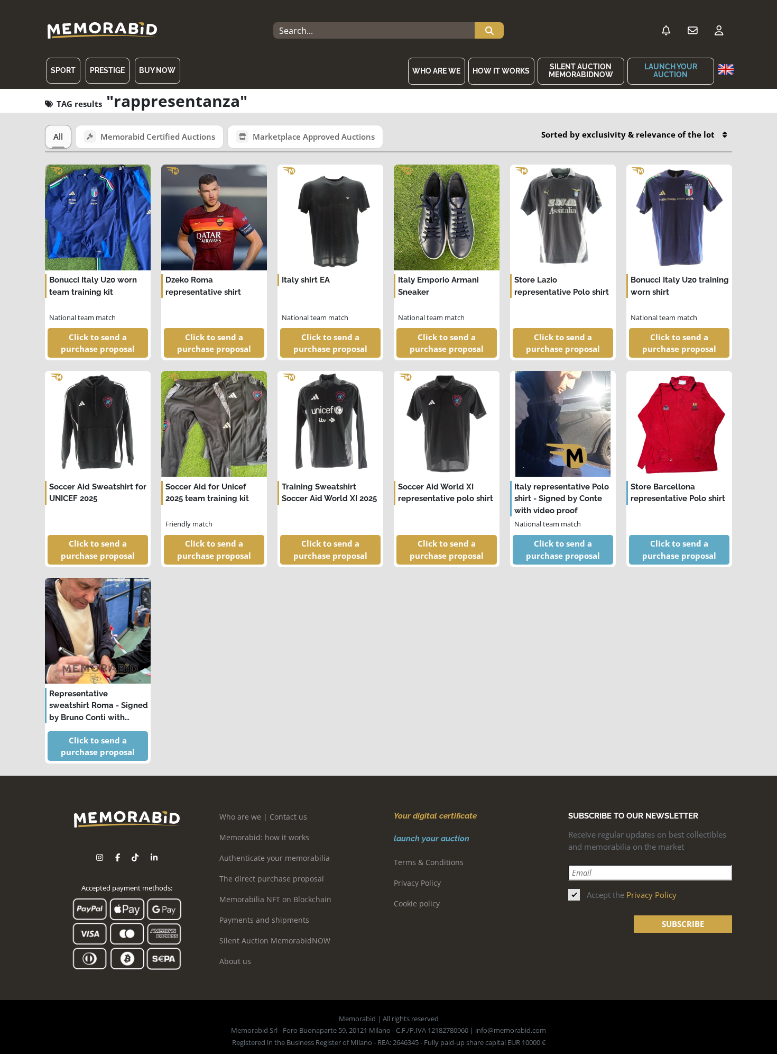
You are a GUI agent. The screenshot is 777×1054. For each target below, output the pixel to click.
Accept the (632, 894)
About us (235, 961)
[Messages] (692, 31)
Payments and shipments (264, 920)
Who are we (436, 71)
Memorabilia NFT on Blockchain (275, 899)
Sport (63, 70)
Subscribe (683, 924)
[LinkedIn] (154, 857)
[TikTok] (135, 857)
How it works (501, 71)
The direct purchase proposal (271, 879)
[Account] (719, 31)
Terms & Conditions (429, 862)
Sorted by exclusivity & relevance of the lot (628, 134)
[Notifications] (666, 31)
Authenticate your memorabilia (274, 858)
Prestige (107, 70)
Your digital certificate (435, 816)
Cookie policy (417, 903)
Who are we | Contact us (263, 817)
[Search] (489, 30)
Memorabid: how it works (264, 837)
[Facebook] (117, 857)
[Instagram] (99, 857)
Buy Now (157, 70)
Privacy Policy (417, 883)
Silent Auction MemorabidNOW (581, 70)
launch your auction (670, 70)
